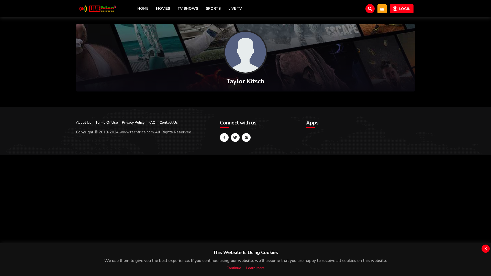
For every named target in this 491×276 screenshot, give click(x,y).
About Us (83, 122)
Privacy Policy (133, 122)
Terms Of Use (106, 122)
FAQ (152, 122)
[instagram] (246, 137)
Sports (213, 8)
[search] (370, 8)
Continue (234, 268)
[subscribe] (382, 8)
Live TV (235, 8)
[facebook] (224, 137)
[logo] (96, 9)
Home (142, 8)
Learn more (255, 268)
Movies (163, 8)
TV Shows (188, 8)
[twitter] (235, 137)
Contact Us (169, 122)
